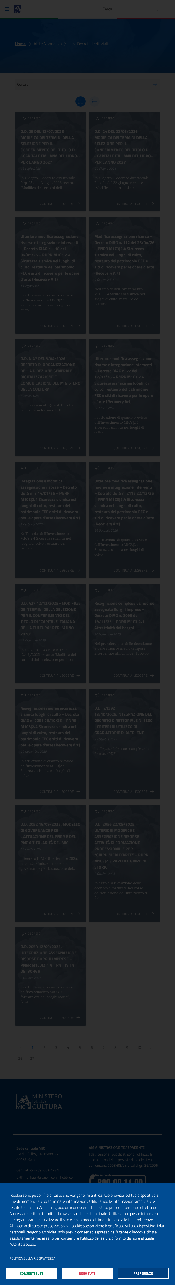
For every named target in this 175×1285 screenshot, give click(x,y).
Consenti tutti (32, 1273)
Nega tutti (87, 1273)
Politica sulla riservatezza (32, 1258)
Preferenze (143, 1273)
